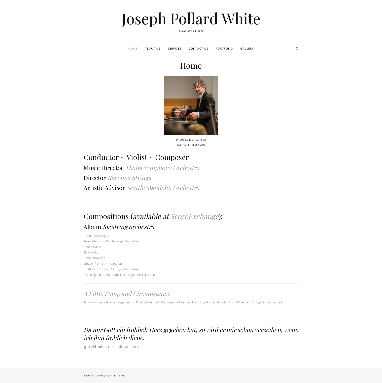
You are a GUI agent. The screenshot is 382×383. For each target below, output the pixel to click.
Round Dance (93, 247)
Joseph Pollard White (191, 18)
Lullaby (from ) (103, 263)
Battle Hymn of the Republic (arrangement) (113, 275)
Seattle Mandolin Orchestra (162, 188)
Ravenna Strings (129, 178)
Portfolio (224, 48)
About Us (152, 48)
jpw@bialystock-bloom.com (111, 347)
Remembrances (94, 258)
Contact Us (198, 48)
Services (174, 48)
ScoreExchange (194, 216)
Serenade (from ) (111, 241)
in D (152, 275)
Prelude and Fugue (96, 236)
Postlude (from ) (111, 269)
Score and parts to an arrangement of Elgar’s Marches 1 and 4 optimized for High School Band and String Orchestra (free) (183, 302)
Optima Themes (115, 375)
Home (132, 48)
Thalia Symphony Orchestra (162, 168)
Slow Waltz (91, 252)
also (146, 275)
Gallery (247, 48)
